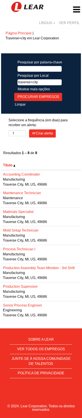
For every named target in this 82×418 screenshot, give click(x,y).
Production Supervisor (20, 286)
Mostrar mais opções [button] (34, 89)
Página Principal (18, 33)
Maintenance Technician (22, 193)
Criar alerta (44, 133)
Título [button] (8, 165)
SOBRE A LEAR (41, 339)
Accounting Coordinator (21, 174)
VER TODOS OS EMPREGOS (41, 349)
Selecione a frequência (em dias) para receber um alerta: (38, 122)
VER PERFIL (69, 23)
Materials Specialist (18, 212)
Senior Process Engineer (22, 305)
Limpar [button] (20, 104)
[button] (68, 9)
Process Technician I (19, 249)
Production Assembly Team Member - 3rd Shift (39, 268)
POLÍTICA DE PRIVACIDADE (41, 373)
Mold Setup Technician (20, 230)
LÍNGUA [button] (46, 23)
